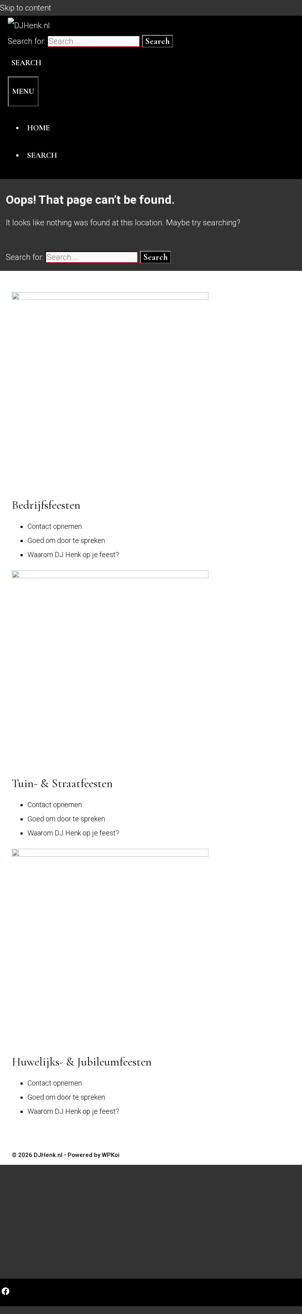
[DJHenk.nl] (29, 25)
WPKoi (111, 1155)
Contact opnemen (55, 526)
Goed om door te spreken (66, 540)
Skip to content (25, 8)
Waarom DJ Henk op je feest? (73, 554)
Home (38, 128)
